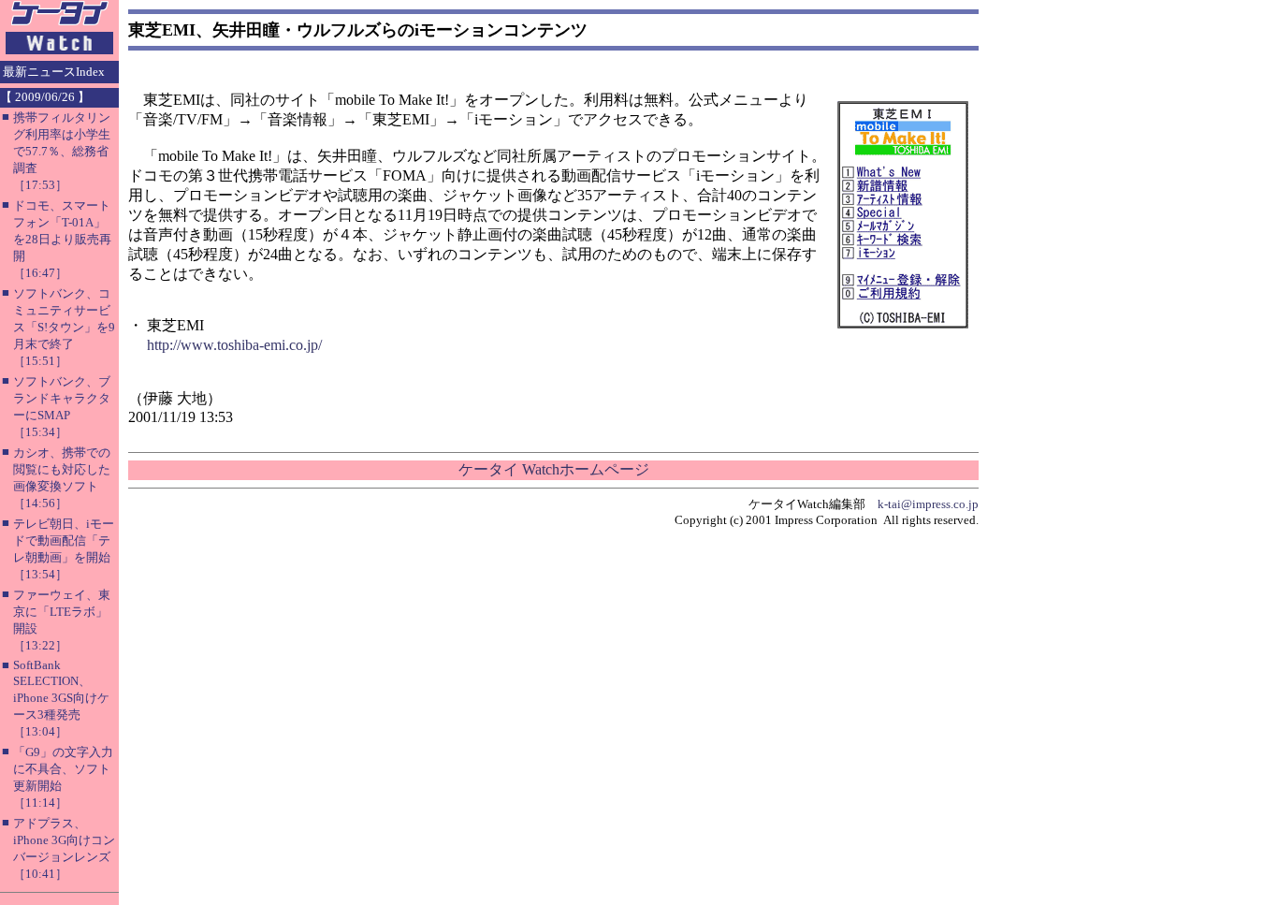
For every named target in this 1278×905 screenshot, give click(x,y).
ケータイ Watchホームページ (553, 469)
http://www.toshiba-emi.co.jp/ (234, 345)
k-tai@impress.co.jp (928, 504)
